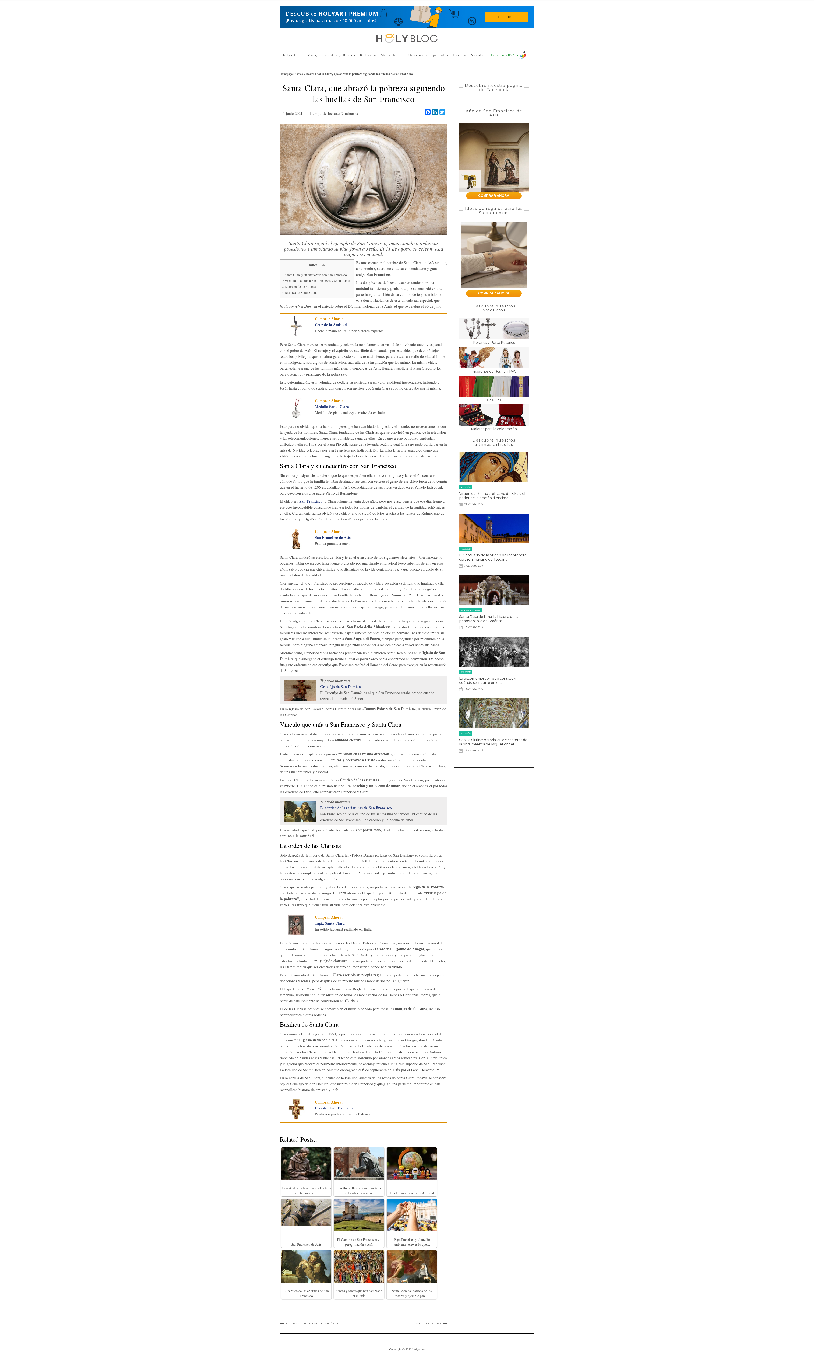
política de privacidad (424, 88)
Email (367, 72)
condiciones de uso (398, 88)
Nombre (368, 56)
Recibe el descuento (382, 106)
